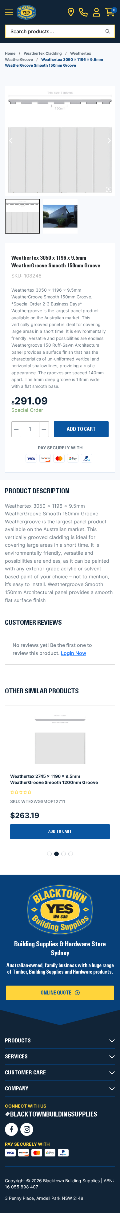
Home (10, 53)
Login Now (73, 653)
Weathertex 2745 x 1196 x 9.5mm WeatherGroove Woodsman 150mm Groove (56, 779)
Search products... (32, 31)
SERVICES (16, 1056)
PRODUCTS (18, 1041)
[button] (9, 12)
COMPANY (16, 1088)
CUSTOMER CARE (25, 1072)
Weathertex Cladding (43, 53)
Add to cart (81, 429)
